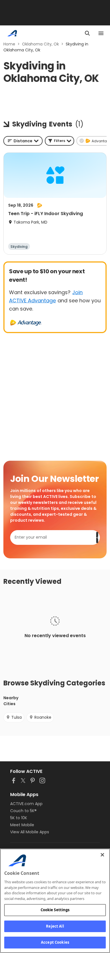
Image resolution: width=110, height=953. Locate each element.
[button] (59, 141)
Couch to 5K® (23, 811)
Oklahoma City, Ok (40, 44)
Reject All (55, 926)
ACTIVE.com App (26, 803)
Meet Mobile (22, 825)
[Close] (102, 855)
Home (9, 44)
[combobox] (23, 141)
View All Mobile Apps (29, 832)
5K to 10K (18, 818)
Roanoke (42, 717)
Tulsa (16, 717)
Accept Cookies (55, 942)
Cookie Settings (55, 909)
